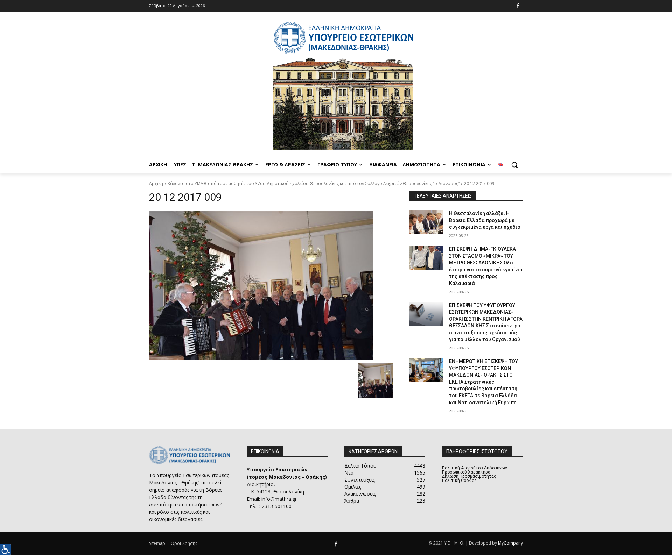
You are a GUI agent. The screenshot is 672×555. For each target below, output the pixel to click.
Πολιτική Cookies (459, 480)
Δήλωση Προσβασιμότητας (469, 476)
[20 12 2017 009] (271, 285)
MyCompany (510, 543)
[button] (514, 164)
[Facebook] (518, 6)
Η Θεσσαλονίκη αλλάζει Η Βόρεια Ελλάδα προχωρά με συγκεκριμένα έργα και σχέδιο (484, 220)
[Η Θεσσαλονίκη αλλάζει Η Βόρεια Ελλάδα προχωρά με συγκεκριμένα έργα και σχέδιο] (426, 222)
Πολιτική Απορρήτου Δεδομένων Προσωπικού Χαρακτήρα (474, 470)
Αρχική (156, 183)
